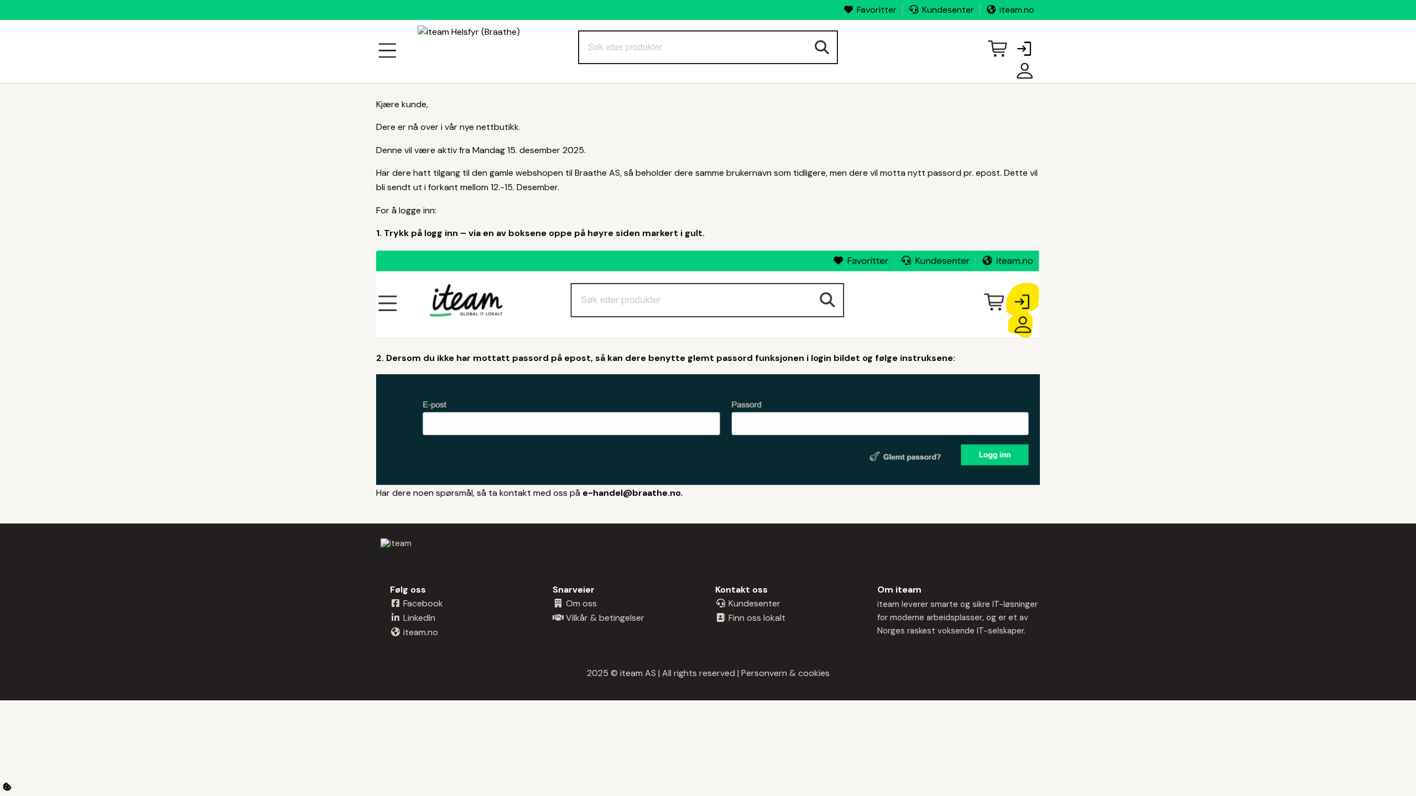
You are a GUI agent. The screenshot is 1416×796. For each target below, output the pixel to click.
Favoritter (877, 9)
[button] (1023, 49)
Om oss (580, 603)
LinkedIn (418, 618)
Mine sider (1022, 74)
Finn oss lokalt (755, 618)
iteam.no (1016, 9)
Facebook (422, 603)
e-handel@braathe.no (631, 493)
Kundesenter (948, 9)
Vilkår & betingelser (604, 618)
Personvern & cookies (785, 673)
